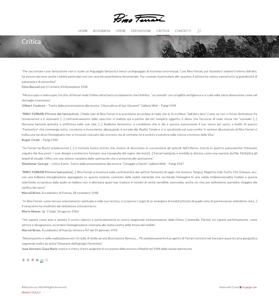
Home (83, 31)
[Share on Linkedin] (37, 260)
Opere (121, 31)
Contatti (183, 31)
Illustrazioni (237, 3)
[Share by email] (46, 260)
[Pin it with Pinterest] (32, 260)
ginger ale (251, 287)
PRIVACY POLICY (31, 292)
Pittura (222, 3)
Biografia (101, 31)
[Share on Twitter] (28, 260)
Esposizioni (141, 31)
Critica (163, 31)
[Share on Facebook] (23, 260)
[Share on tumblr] (42, 261)
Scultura (252, 3)
